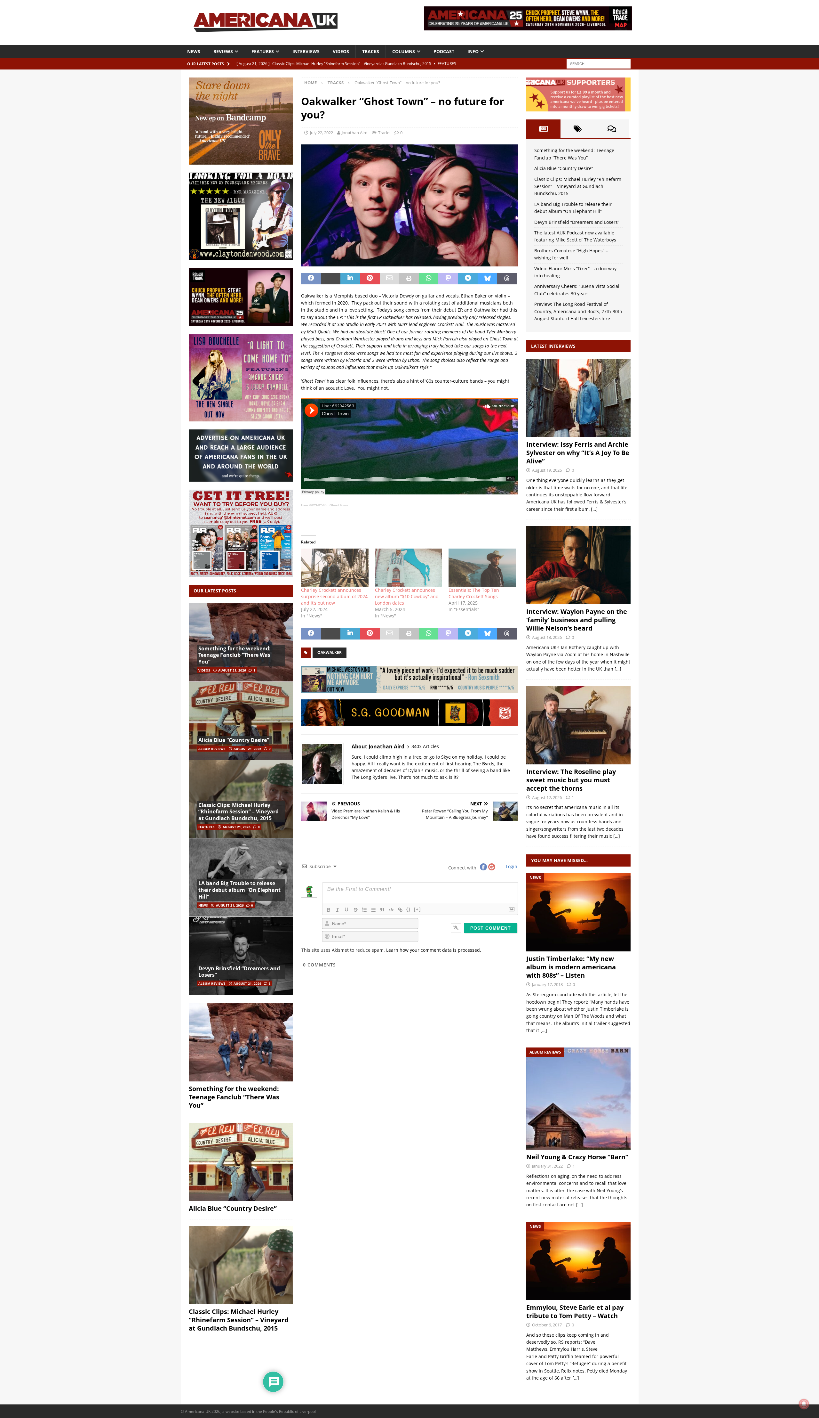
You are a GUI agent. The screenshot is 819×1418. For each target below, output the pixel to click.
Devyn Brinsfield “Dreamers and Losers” (239, 972)
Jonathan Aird (355, 132)
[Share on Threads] (507, 278)
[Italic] (337, 910)
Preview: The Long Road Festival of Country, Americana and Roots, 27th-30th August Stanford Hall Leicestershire (578, 311)
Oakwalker (329, 652)
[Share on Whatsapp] (428, 278)
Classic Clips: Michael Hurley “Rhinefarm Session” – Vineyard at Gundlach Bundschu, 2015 (238, 812)
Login (511, 866)
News (193, 51)
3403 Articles (425, 746)
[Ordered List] (364, 910)
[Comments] (612, 128)
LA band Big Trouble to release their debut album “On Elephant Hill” (239, 890)
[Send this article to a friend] (389, 278)
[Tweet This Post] (330, 278)
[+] (417, 909)
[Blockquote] (382, 910)
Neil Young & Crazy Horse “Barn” (577, 1157)
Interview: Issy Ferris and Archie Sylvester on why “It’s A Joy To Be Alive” (577, 452)
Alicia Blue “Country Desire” (233, 740)
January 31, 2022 (547, 1166)
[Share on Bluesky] (487, 278)
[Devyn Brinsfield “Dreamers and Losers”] (241, 956)
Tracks (370, 51)
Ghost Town (339, 505)
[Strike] (355, 910)
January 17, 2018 (547, 984)
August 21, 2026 (232, 670)
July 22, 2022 (321, 132)
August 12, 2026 (547, 797)
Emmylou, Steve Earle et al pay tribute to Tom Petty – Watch (575, 1311)
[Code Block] (391, 910)
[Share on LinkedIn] (350, 278)
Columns (403, 51)
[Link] (400, 910)
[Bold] (328, 910)
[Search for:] (599, 63)
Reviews (223, 51)
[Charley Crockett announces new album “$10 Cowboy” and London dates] (408, 568)
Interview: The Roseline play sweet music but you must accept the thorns (571, 780)
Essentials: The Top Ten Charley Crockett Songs (474, 593)
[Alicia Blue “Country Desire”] (241, 720)
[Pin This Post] (369, 278)
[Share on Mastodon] (448, 278)
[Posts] (543, 128)
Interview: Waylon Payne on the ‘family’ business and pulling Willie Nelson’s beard (576, 619)
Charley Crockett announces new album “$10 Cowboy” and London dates (407, 596)
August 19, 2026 (547, 470)
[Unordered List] (373, 910)
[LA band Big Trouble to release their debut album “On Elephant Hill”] (241, 877)
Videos (341, 51)
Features (262, 51)
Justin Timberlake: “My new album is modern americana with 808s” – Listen (571, 967)
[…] (594, 509)
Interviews (306, 51)
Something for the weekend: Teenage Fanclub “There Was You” (234, 655)
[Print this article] (409, 278)
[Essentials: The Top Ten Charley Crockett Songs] (482, 568)
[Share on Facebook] (311, 278)
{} (408, 909)
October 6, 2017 (547, 1325)
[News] (578, 912)
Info (473, 51)
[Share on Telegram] (468, 278)
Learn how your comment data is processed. (433, 950)
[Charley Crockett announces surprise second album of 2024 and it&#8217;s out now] (334, 568)
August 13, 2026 (547, 637)
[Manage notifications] (804, 1404)
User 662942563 (314, 505)
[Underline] (346, 910)
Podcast (443, 51)
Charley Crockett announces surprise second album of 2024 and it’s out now (334, 596)
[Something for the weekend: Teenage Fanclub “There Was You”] (241, 642)
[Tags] (578, 128)
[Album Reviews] (578, 1098)
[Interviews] (578, 398)
